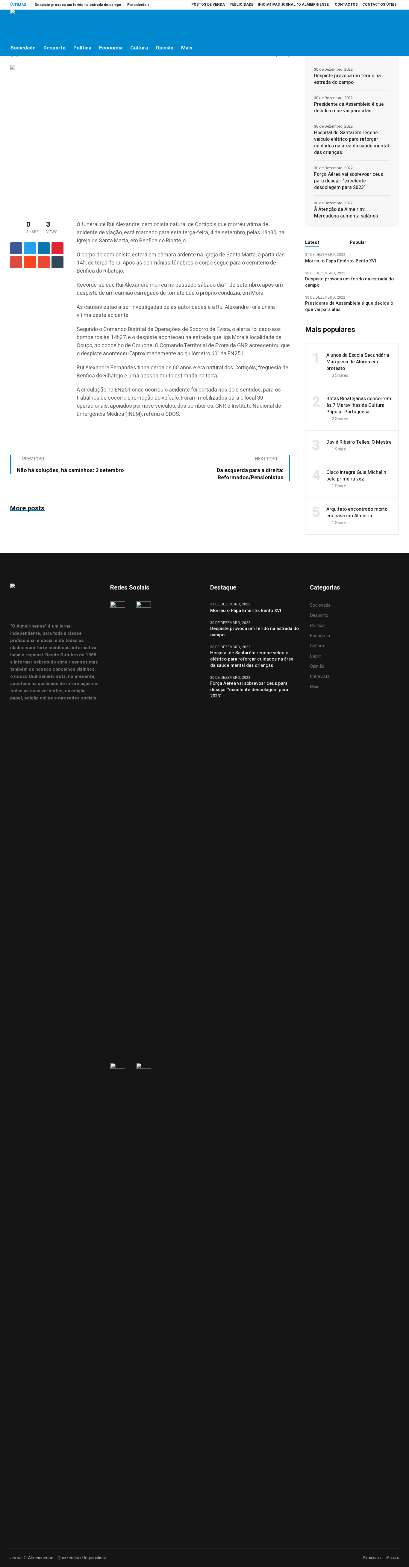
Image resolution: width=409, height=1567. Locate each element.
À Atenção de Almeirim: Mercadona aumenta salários (346, 213)
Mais (314, 686)
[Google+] (16, 262)
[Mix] (44, 262)
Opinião (317, 666)
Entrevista (320, 676)
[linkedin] (44, 248)
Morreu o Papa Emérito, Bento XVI (341, 261)
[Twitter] (381, 24)
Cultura (317, 646)
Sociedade (320, 605)
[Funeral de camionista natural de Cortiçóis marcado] (106, 136)
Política (317, 625)
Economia (320, 635)
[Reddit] (30, 262)
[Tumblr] (57, 262)
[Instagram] (368, 24)
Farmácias (372, 1557)
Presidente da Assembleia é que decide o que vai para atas (349, 107)
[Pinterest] (57, 248)
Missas (392, 1557)
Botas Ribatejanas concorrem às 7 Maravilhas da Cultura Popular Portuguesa (358, 405)
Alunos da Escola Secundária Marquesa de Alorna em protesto (357, 362)
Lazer (315, 656)
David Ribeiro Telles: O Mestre (359, 442)
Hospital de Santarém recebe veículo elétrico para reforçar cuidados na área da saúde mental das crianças (351, 142)
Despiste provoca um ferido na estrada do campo (61, 4)
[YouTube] (394, 24)
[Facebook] (356, 24)
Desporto (319, 615)
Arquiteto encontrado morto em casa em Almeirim (356, 512)
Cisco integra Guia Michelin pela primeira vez (356, 476)
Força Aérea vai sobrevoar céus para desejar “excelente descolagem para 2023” (348, 181)
